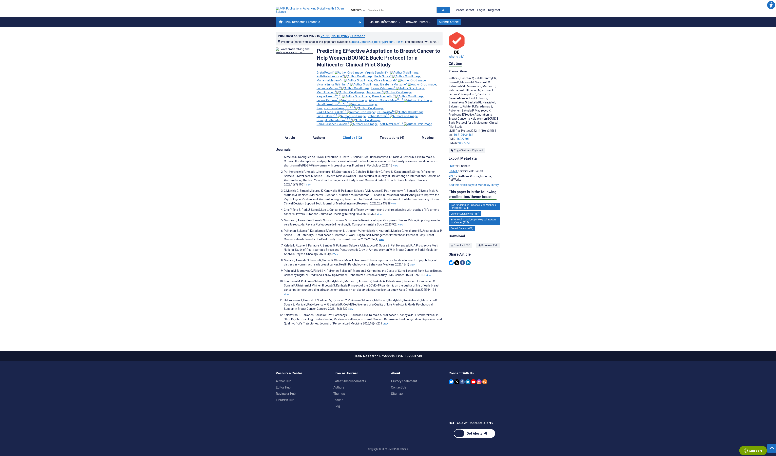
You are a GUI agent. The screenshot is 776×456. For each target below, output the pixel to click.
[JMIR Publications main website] (310, 10)
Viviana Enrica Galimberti (333, 84)
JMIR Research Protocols (301, 22)
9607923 (464, 142)
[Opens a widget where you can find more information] (753, 451)
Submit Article (449, 22)
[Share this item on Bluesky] (451, 262)
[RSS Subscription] (484, 381)
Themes (339, 394)
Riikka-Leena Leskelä (331, 112)
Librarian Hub (285, 400)
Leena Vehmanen (383, 88)
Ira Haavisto (386, 112)
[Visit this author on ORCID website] (349, 72)
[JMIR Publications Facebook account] (462, 381)
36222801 (463, 138)
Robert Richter (378, 116)
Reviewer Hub (286, 394)
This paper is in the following (473, 194)
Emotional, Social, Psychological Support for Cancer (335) (473, 221)
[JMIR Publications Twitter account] (456, 381)
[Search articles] (443, 10)
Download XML (489, 245)
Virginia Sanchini (377, 72)
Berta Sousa (383, 76)
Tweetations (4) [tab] (392, 138)
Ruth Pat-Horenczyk (330, 76)
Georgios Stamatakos (336, 108)
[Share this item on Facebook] (462, 262)
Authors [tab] (319, 138)
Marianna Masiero (330, 80)
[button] (771, 4)
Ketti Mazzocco (391, 124)
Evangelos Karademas (334, 120)
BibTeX (453, 171)
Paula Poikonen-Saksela (333, 124)
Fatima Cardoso (327, 100)
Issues (338, 400)
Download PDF (461, 245)
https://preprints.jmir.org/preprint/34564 (378, 41)
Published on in (321, 36)
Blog (336, 406)
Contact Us (398, 387)
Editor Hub (283, 387)
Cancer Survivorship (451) (465, 213)
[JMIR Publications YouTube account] (473, 381)
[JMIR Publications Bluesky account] (451, 381)
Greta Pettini (325, 72)
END (451, 165)
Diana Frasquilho (383, 96)
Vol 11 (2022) (343, 36)
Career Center (464, 10)
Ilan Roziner (375, 92)
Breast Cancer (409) (462, 228)
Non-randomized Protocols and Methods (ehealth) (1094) (473, 206)
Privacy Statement (404, 381)
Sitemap (397, 394)
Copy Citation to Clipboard (468, 150)
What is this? (457, 56)
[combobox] (401, 10)
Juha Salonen (327, 116)
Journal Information (383, 22)
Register (494, 10)
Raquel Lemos (329, 96)
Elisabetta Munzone (393, 84)
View (395, 165)
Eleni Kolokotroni (332, 104)
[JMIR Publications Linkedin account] (467, 381)
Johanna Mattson (329, 88)
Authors (338, 387)
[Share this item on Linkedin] (468, 262)
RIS (451, 176)
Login (481, 10)
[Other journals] (359, 22)
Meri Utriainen (326, 92)
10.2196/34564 (463, 134)
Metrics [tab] (428, 138)
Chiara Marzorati (385, 80)
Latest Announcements (349, 381)
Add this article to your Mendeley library (474, 184)
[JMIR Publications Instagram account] (479, 381)
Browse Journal (417, 22)
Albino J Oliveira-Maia (386, 100)
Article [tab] (290, 138)
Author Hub (283, 381)
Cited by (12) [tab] (352, 138)
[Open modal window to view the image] (294, 53)
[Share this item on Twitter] (456, 262)
